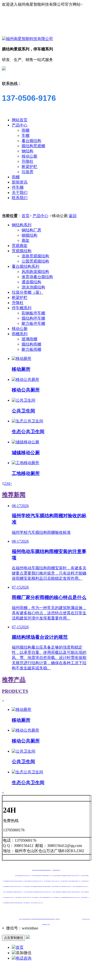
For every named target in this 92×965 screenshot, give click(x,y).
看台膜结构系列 (25, 266)
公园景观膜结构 (35, 261)
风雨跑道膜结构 (35, 271)
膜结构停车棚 (33, 318)
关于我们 (19, 192)
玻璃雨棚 (29, 339)
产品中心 (19, 125)
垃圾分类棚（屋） (27, 292)
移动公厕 (29, 156)
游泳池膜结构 (33, 287)
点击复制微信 (13, 938)
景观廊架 (19, 246)
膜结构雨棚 (31, 344)
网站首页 (19, 120)
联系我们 (19, 198)
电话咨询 (23, 958)
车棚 (25, 135)
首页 (25, 216)
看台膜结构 (31, 141)
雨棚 (25, 130)
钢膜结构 (29, 235)
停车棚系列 (21, 308)
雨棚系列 (19, 334)
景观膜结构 (21, 251)
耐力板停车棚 (33, 323)
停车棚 (18, 187)
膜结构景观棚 (33, 146)
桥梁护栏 (29, 166)
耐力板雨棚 (31, 349)
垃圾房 (27, 172)
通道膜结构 (31, 282)
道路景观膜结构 (35, 256)
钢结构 (27, 151)
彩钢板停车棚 (33, 313)
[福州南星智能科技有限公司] (27, 39)
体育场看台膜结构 (37, 277)
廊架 (25, 240)
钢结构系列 (21, 225)
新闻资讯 (19, 182)
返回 (73, 216)
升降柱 (27, 161)
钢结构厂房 (31, 230)
